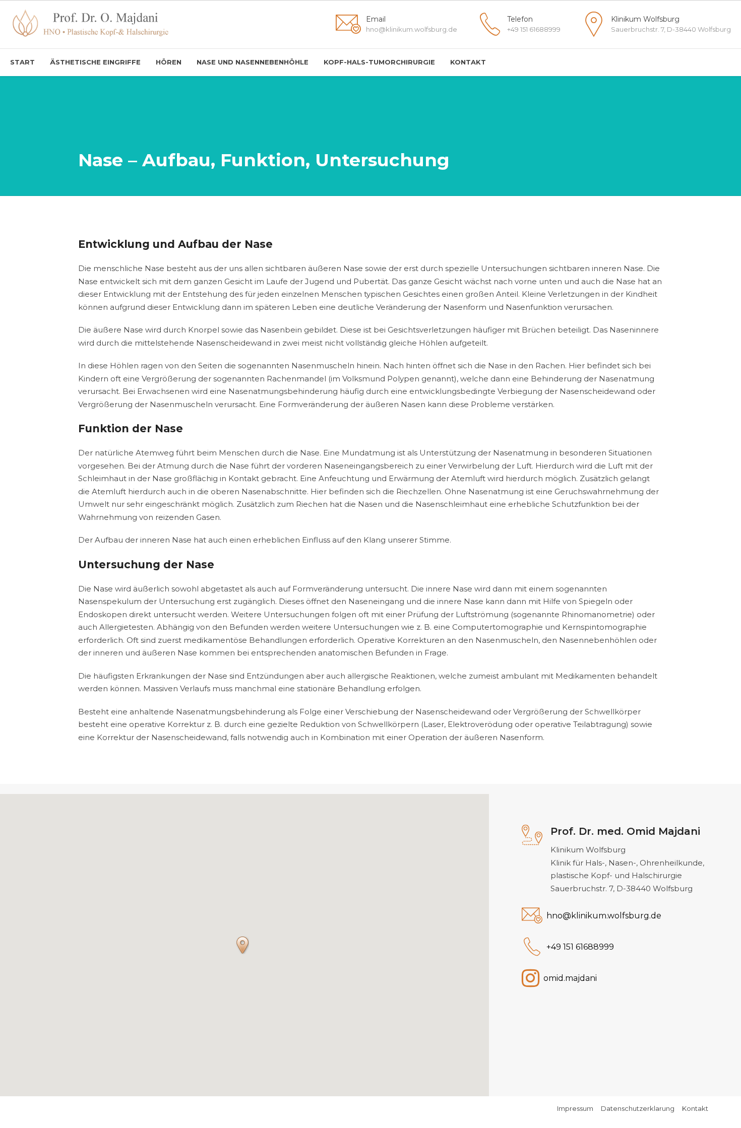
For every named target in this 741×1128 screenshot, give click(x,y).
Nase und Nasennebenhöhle (252, 62)
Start (22, 62)
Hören (168, 62)
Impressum (575, 1108)
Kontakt (468, 62)
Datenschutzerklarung (637, 1108)
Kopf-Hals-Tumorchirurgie (379, 62)
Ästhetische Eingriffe (95, 62)
